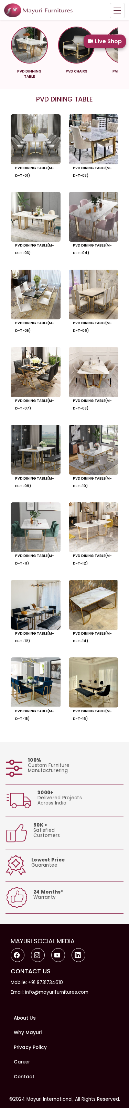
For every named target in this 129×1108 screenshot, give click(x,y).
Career (22, 1062)
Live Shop (108, 41)
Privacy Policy (30, 1047)
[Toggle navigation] (117, 10)
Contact (24, 1076)
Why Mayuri (28, 1032)
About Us (25, 1018)
